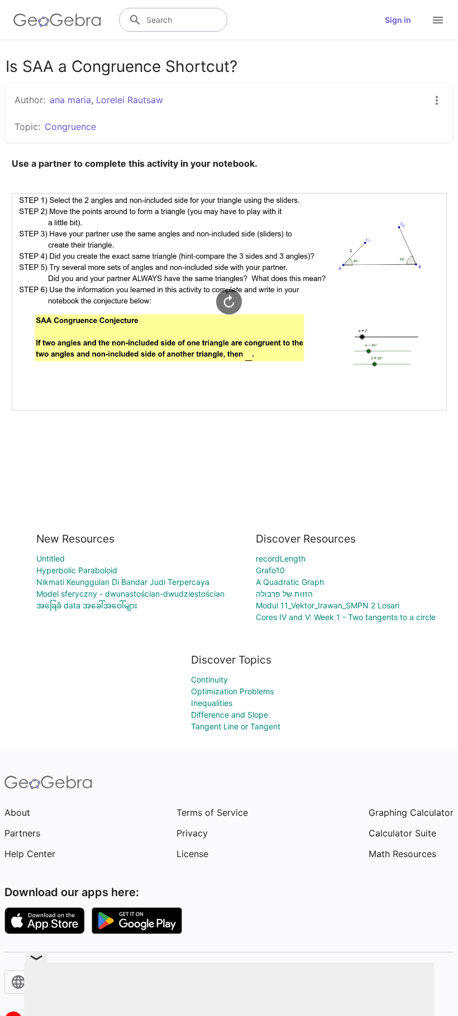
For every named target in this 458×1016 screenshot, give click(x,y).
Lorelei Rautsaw (129, 99)
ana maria (70, 99)
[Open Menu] (438, 20)
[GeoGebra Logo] (57, 20)
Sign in (398, 20)
